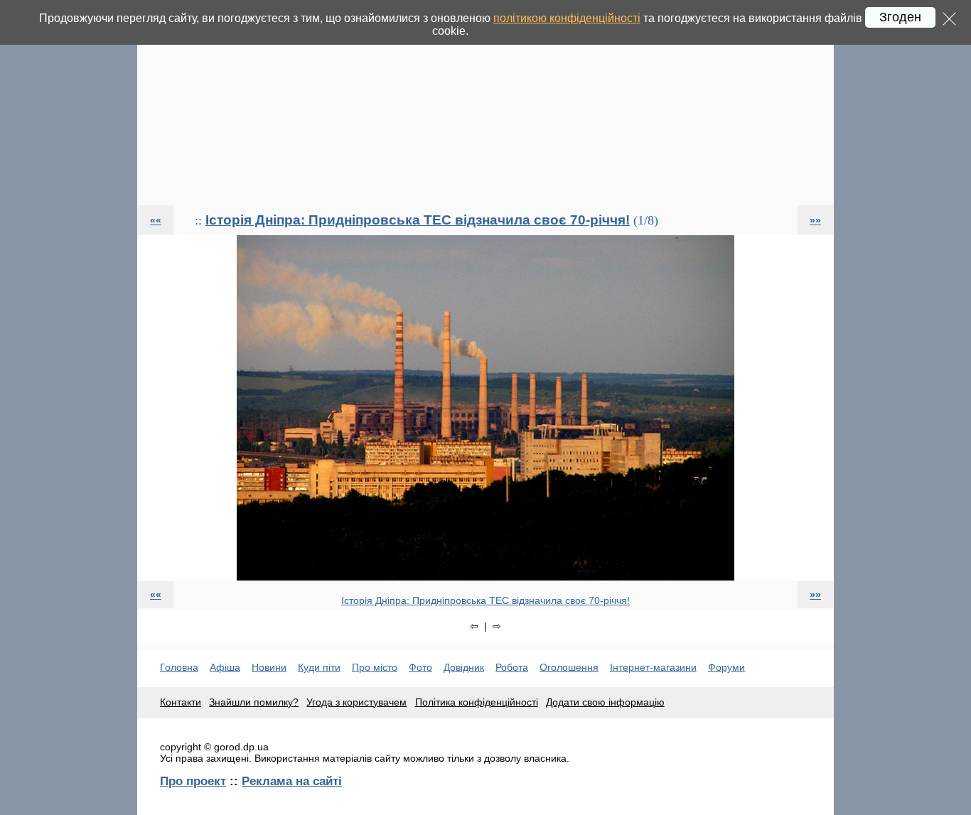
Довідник (464, 667)
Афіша (225, 667)
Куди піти (319, 667)
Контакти (180, 702)
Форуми (726, 667)
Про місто (374, 667)
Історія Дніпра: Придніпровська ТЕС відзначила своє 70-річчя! (417, 219)
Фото (420, 667)
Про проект (193, 781)
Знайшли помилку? (254, 702)
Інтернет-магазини (653, 667)
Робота (511, 667)
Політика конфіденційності (476, 702)
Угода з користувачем (356, 702)
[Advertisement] (485, 102)
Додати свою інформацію (605, 702)
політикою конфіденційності (566, 18)
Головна (179, 667)
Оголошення (569, 667)
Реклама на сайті (292, 781)
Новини (269, 667)
